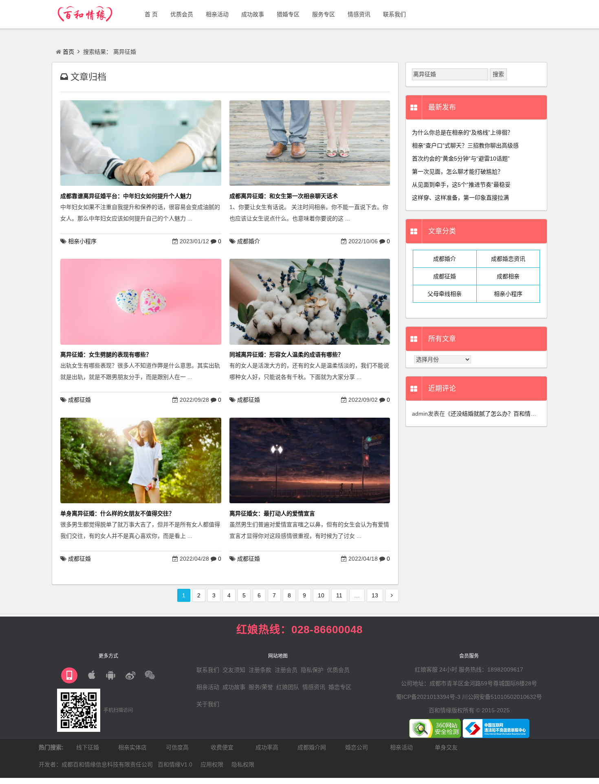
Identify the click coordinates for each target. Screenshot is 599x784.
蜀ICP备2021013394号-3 (428, 697)
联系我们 (207, 670)
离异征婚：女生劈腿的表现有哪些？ (106, 354)
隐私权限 (242, 764)
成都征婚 (79, 399)
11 (339, 595)
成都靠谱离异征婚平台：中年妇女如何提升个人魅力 (126, 196)
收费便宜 (222, 747)
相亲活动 (207, 687)
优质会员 (338, 670)
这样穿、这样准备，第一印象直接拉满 (460, 197)
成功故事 (233, 687)
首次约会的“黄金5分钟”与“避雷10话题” (461, 158)
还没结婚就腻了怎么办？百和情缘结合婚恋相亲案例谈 (519, 413)
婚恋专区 (339, 687)
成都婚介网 (311, 747)
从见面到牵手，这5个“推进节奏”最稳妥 (461, 184)
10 (321, 595)
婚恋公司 (356, 747)
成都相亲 (508, 276)
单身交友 (446, 747)
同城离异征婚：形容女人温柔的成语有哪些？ (286, 354)
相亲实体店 (132, 747)
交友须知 (233, 670)
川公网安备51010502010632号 (502, 697)
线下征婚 (87, 747)
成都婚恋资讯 (508, 258)
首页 (68, 51)
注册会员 (286, 670)
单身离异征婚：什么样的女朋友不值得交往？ (117, 513)
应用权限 (211, 764)
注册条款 (260, 670)
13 (375, 595)
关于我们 (207, 704)
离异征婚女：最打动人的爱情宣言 (272, 513)
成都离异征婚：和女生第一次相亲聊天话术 (283, 196)
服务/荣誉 (261, 687)
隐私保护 (312, 670)
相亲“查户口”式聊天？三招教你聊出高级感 (465, 145)
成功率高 (266, 747)
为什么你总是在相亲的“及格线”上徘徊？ (462, 132)
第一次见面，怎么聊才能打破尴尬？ (457, 171)
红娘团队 (287, 687)
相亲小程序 (82, 241)
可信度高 (177, 747)
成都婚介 (248, 241)
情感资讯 (313, 687)
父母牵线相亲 (444, 294)
